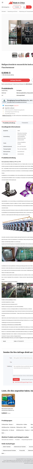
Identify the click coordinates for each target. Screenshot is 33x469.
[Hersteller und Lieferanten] (16, 2)
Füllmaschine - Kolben (21, 424)
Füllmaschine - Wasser (7, 424)
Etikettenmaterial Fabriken (9, 450)
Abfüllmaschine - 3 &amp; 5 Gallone (23, 430)
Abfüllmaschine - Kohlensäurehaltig (9, 427)
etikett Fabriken (7, 446)
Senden (16, 379)
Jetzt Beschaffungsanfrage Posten (22, 382)
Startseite (4, 11)
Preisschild (22, 450)
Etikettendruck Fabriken (20, 446)
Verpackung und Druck (12, 11)
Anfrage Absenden (15, 80)
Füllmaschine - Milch (21, 427)
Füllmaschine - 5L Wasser (8, 430)
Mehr (3, 453)
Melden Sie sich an (6, 115)
